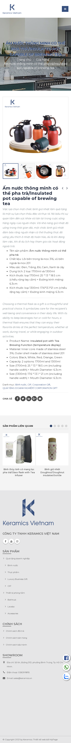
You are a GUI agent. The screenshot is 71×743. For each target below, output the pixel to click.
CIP (29, 384)
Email (40, 398)
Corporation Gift (41, 384)
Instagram (17, 541)
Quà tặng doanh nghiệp (18, 558)
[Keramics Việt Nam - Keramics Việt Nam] (12, 8)
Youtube (11, 541)
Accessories (13, 613)
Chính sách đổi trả (15, 631)
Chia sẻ (7, 398)
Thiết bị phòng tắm (15, 593)
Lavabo (11, 606)
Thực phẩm (13, 572)
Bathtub (12, 600)
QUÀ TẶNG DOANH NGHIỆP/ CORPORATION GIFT (30, 388)
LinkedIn (28, 398)
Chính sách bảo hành (16, 645)
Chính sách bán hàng (16, 638)
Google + (34, 398)
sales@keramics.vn (23, 678)
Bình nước (21, 384)
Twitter (23, 398)
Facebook (17, 398)
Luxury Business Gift (18, 579)
